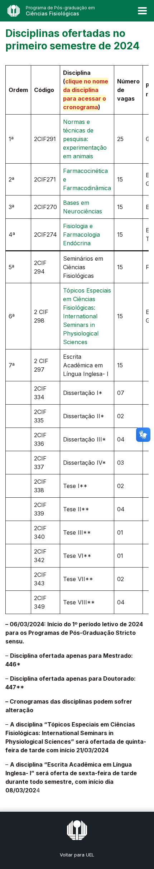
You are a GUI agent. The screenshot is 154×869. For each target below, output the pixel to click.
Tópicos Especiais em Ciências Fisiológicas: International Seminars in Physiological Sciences (87, 316)
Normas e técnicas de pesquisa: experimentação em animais (85, 139)
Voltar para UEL (77, 855)
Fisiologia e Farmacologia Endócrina (81, 234)
